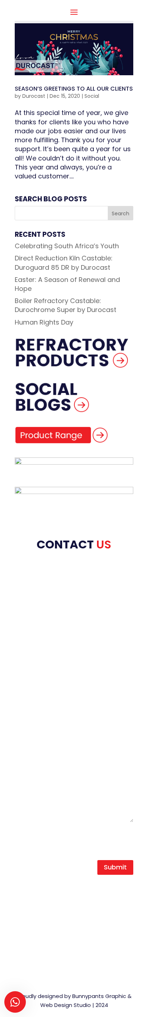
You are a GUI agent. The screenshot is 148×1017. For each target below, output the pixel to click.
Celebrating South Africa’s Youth (67, 245)
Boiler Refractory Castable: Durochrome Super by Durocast (65, 305)
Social (91, 96)
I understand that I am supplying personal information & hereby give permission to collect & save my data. (72, 837)
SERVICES (29, 630)
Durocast (33, 96)
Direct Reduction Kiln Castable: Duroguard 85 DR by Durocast (63, 263)
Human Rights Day (44, 322)
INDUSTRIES (32, 639)
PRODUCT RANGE (41, 612)
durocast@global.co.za (60, 914)
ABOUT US (30, 603)
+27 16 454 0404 (50, 890)
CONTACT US (35, 657)
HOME (24, 594)
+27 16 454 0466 (49, 898)
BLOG (23, 648)
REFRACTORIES (37, 621)
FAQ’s (23, 666)
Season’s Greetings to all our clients (74, 89)
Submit (115, 867)
